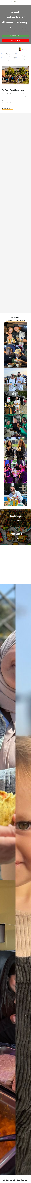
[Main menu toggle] (27, 2)
